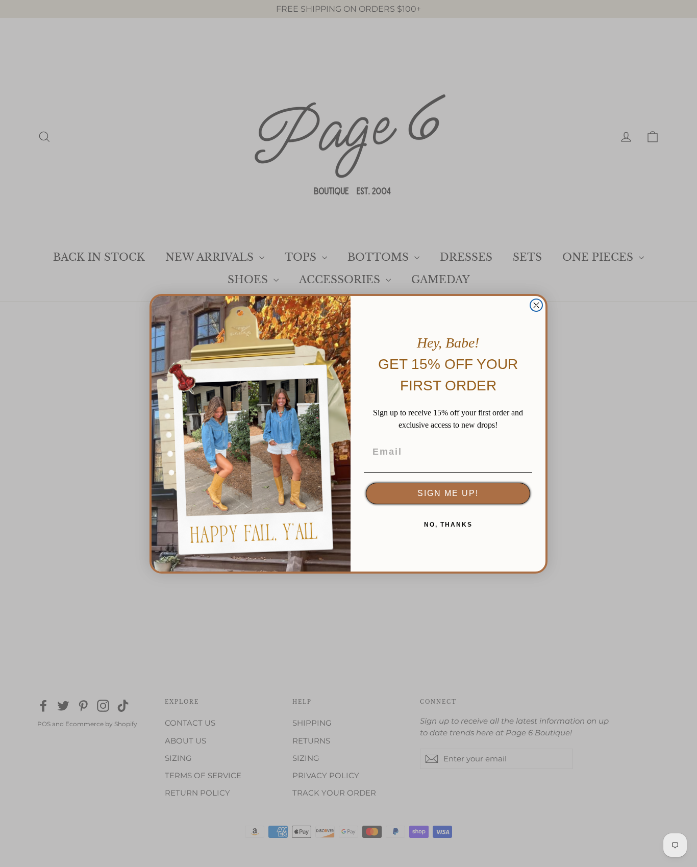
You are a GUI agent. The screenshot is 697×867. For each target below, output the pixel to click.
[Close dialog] (536, 305)
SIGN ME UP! (448, 493)
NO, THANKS (448, 524)
